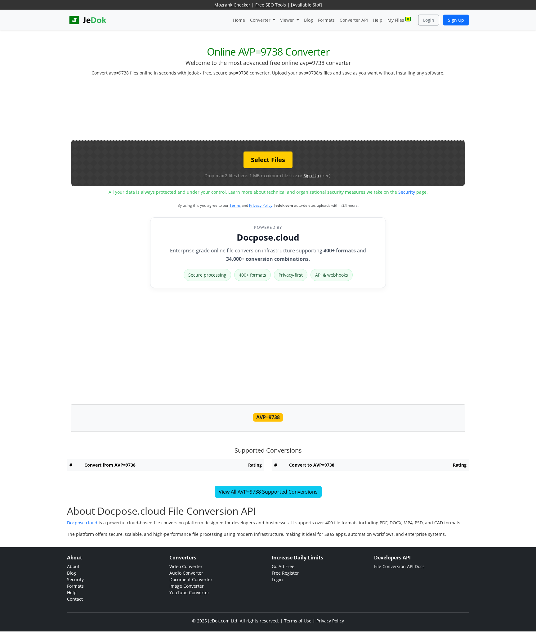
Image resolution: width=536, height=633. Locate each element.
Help (377, 20)
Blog (308, 20)
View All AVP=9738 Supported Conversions (268, 491)
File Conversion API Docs (399, 566)
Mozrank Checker (232, 5)
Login (428, 20)
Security (406, 192)
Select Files (268, 160)
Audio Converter (186, 573)
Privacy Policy (260, 205)
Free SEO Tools (270, 5)
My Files (398, 19)
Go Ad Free (283, 566)
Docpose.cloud (268, 237)
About (73, 566)
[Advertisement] (268, 110)
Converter (261, 20)
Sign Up (456, 20)
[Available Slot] (306, 5)
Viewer (287, 20)
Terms (235, 205)
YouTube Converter (189, 592)
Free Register (285, 573)
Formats (326, 20)
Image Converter (186, 586)
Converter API (354, 20)
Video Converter (186, 566)
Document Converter (190, 579)
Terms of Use (297, 621)
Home (239, 20)
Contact (75, 599)
